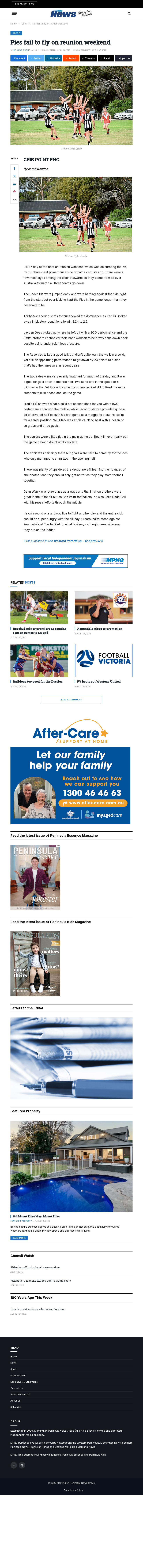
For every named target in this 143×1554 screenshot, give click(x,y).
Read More (19, 1238)
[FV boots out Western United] (104, 660)
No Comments (83, 50)
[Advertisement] (71, 1524)
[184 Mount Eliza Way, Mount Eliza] (71, 1166)
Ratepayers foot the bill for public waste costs (40, 1280)
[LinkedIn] (14, 184)
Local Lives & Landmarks (24, 1381)
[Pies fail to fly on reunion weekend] (71, 105)
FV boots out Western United (99, 681)
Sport (16, 33)
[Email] (14, 200)
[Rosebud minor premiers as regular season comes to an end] (39, 607)
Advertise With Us (20, 1394)
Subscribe (15, 1407)
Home (13, 1356)
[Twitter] (14, 176)
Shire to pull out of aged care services (35, 1267)
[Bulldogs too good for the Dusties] (39, 660)
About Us (15, 1400)
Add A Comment (71, 699)
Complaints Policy (73, 1490)
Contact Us (16, 1388)
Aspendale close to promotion (99, 629)
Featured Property (21, 1221)
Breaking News (24, 4)
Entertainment (17, 1375)
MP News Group (21, 50)
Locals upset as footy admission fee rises (37, 1309)
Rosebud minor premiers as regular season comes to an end (39, 631)
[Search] (129, 13)
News (13, 1362)
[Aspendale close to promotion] (104, 607)
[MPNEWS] (71, 13)
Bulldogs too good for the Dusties (37, 681)
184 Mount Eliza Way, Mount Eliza (36, 1216)
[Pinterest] (14, 192)
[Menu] (14, 13)
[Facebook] (14, 168)
